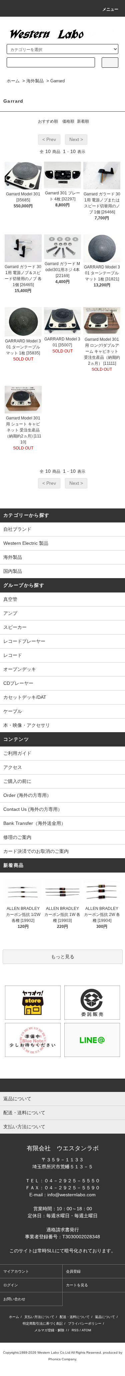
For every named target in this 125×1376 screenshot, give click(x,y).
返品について (105, 1317)
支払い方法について (39, 1317)
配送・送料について (75, 1317)
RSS (75, 1330)
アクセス (12, 767)
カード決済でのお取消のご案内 (36, 851)
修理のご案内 (17, 837)
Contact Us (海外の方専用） (32, 809)
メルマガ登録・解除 (49, 1330)
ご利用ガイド (17, 753)
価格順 (68, 121)
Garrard (57, 80)
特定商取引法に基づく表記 (43, 1323)
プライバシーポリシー (84, 1323)
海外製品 (35, 80)
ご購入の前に (17, 781)
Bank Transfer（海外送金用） (34, 823)
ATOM (86, 1330)
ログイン (10, 1285)
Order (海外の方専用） (27, 795)
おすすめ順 (48, 121)
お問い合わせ (14, 1299)
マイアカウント (16, 1271)
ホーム (13, 80)
